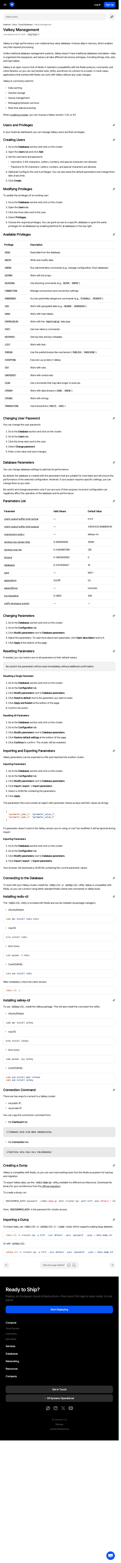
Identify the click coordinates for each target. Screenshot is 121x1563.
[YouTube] (70, 1408)
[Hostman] (11, 4)
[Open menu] (111, 16)
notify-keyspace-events (16, 603)
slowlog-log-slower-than (17, 541)
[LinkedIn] (55, 1408)
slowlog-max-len (13, 549)
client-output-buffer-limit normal (21, 518)
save (6, 572)
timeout (8, 557)
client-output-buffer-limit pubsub (21, 526)
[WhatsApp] (48, 1408)
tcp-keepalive (11, 595)
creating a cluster (19, 114)
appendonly (10, 580)
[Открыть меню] (5, 5)
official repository (51, 1186)
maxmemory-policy (14, 534)
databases (9, 565)
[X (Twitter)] (63, 1408)
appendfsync (11, 588)
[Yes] (69, 1265)
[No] (74, 1265)
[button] (110, 1555)
